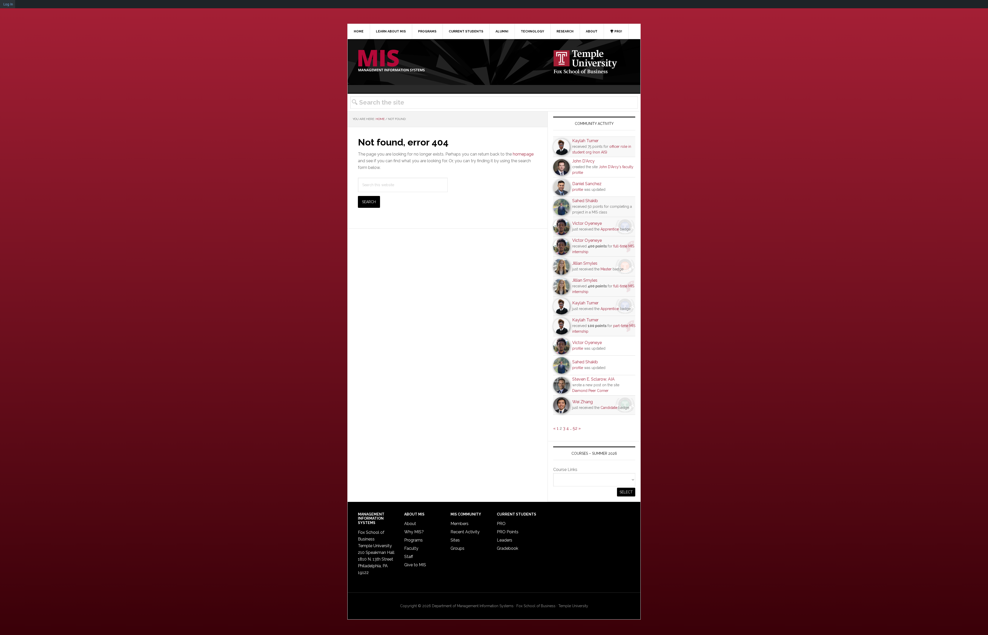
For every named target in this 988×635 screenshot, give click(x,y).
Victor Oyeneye (587, 223)
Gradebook (507, 548)
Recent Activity (465, 531)
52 (575, 428)
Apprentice (610, 229)
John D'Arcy (583, 161)
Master (606, 269)
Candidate (609, 408)
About (410, 523)
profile (577, 189)
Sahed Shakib (585, 200)
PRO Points (507, 531)
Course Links (565, 469)
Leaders (504, 540)
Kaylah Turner (585, 140)
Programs (413, 540)
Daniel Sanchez (587, 183)
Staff (408, 556)
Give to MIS (415, 564)
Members (460, 523)
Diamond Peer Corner (590, 391)
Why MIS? (414, 531)
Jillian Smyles (584, 263)
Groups (457, 548)
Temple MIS (391, 61)
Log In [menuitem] (8, 4)
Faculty (411, 548)
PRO (501, 523)
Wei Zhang (582, 401)
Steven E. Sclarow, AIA (593, 379)
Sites (455, 540)
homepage (523, 154)
